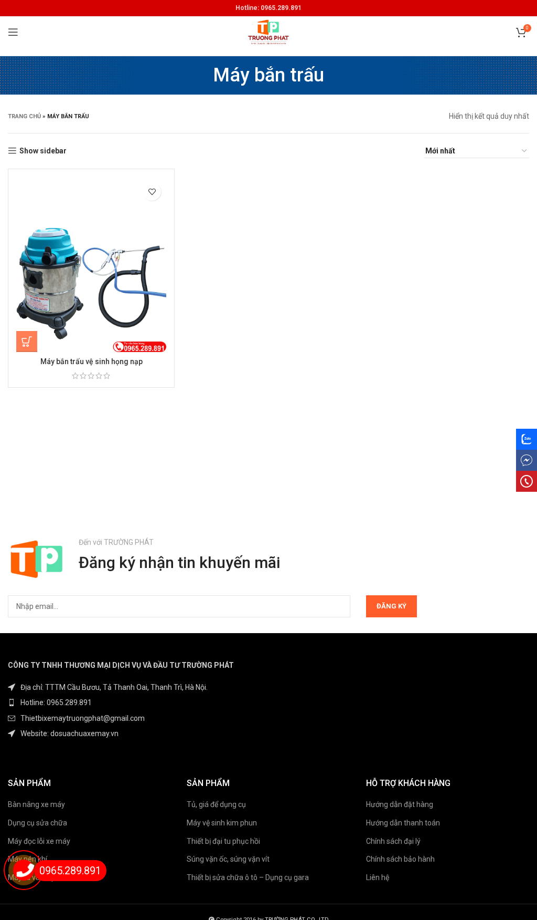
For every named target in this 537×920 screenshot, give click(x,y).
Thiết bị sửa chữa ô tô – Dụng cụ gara (248, 877)
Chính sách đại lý (393, 841)
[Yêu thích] (152, 191)
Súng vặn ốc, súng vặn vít (228, 859)
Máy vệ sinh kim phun (222, 823)
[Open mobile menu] (13, 32)
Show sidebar (43, 151)
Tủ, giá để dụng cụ (216, 804)
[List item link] (134, 702)
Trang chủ (24, 116)
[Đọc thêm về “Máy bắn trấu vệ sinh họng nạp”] (26, 341)
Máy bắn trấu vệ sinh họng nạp (91, 361)
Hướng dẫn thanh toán (403, 823)
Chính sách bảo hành (400, 859)
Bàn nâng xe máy (36, 804)
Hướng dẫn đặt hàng (399, 804)
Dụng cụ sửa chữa (37, 823)
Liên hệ (377, 877)
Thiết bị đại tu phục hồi (223, 841)
